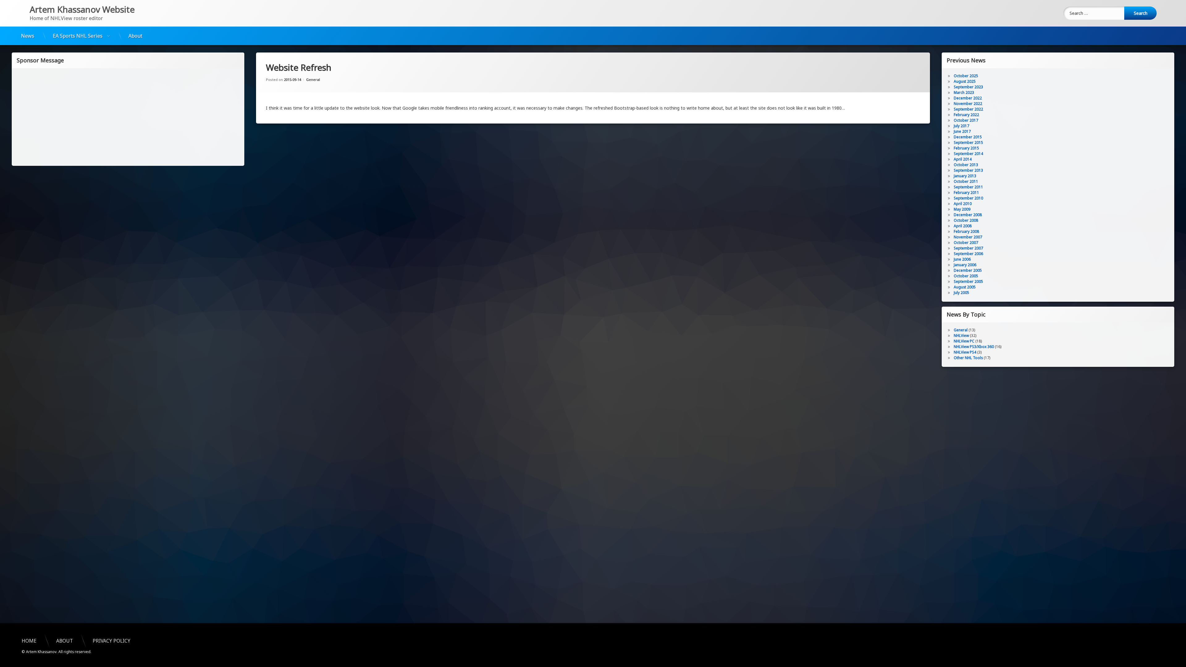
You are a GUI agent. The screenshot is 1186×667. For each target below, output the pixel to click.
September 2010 (968, 198)
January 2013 (965, 175)
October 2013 (966, 164)
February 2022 (966, 114)
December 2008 (968, 214)
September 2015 (968, 142)
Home (29, 641)
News (27, 35)
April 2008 (963, 226)
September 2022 (968, 109)
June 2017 (962, 131)
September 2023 (968, 87)
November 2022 (968, 103)
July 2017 (961, 125)
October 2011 (966, 181)
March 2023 (964, 92)
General (313, 79)
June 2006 (962, 259)
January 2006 (965, 264)
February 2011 (966, 192)
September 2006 (968, 253)
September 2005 (968, 281)
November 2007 (968, 237)
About (135, 35)
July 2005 (961, 292)
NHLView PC (964, 341)
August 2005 (965, 287)
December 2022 (968, 98)
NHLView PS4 (965, 352)
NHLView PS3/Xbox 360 (974, 346)
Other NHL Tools (968, 357)
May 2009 (962, 209)
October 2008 (966, 220)
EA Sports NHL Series (78, 35)
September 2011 (968, 187)
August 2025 (965, 81)
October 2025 (966, 75)
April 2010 (963, 203)
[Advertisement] (128, 116)
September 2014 (968, 153)
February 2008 (966, 231)
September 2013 (968, 170)
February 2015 (966, 148)
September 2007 (968, 248)
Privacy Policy (111, 641)
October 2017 (966, 120)
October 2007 (966, 242)
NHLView (961, 335)
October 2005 (966, 276)
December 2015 (968, 137)
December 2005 (968, 270)
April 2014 (963, 159)
